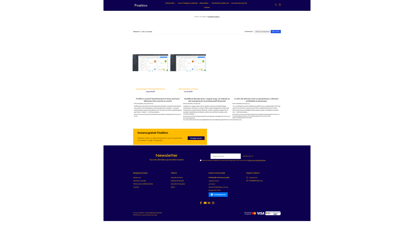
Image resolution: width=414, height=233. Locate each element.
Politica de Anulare (177, 181)
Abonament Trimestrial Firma (150, 89)
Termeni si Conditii (139, 181)
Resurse (204, 3)
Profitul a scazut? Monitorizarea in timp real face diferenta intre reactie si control (158, 100)
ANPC (173, 187)
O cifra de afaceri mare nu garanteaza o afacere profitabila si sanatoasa (256, 100)
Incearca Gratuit (220, 3)
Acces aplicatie (239, 3)
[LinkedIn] (209, 203)
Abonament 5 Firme (188, 89)
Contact (136, 187)
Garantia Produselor (178, 184)
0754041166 (253, 178)
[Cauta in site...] (276, 5)
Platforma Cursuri (188, 3)
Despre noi (137, 178)
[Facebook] (201, 203)
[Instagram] (213, 203)
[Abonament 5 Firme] (188, 63)
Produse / (203, 17)
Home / (197, 17)
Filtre (276, 31)
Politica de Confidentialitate (257, 160)
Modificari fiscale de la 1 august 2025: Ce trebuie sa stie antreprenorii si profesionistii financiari (207, 100)
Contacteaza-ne (220, 194)
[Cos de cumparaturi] (280, 5)
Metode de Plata (177, 178)
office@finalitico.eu (256, 181)
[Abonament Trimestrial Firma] (150, 63)
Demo (207, 7)
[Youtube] (205, 203)
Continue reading (154, 112)
